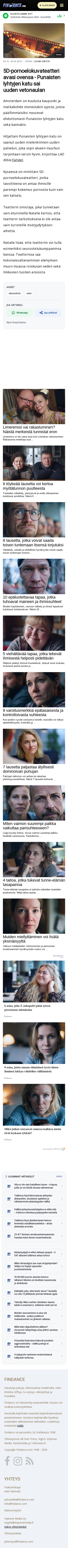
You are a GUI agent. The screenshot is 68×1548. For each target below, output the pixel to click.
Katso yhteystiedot (15, 1526)
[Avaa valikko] (61, 5)
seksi (29, 293)
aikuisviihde (15, 293)
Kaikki (59, 1176)
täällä (20, 1425)
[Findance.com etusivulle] (14, 5)
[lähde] (17, 160)
